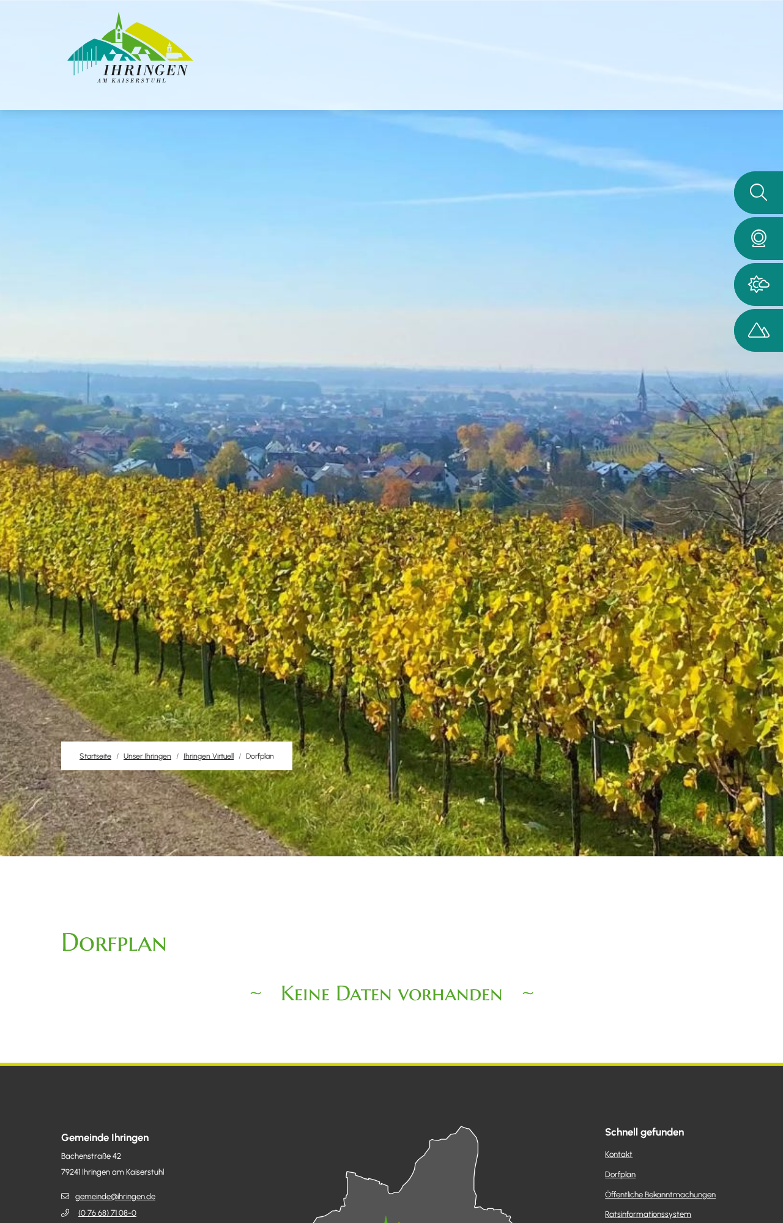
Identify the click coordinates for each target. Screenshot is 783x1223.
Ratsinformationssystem (648, 1214)
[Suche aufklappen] (758, 192)
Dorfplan (620, 1174)
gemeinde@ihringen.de (115, 1196)
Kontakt (619, 1154)
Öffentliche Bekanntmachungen (660, 1194)
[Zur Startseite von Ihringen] (130, 47)
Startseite (95, 755)
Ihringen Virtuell (209, 755)
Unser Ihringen (147, 755)
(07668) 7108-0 (107, 1212)
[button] (758, 238)
